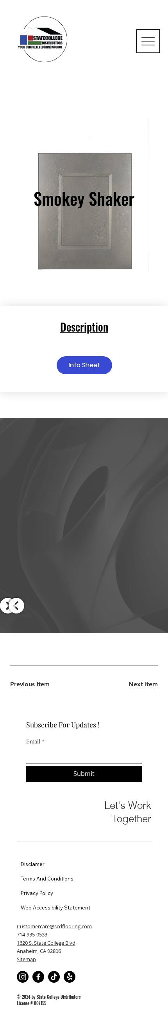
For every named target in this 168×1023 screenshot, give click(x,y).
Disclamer (33, 864)
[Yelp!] (69, 977)
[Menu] (148, 41)
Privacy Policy (37, 893)
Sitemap (26, 959)
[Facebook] (38, 977)
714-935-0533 (32, 934)
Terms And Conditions (47, 878)
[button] (84, 365)
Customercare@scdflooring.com (54, 926)
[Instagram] (23, 977)
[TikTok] (54, 977)
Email (35, 741)
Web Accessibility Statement (55, 907)
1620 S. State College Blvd (46, 942)
